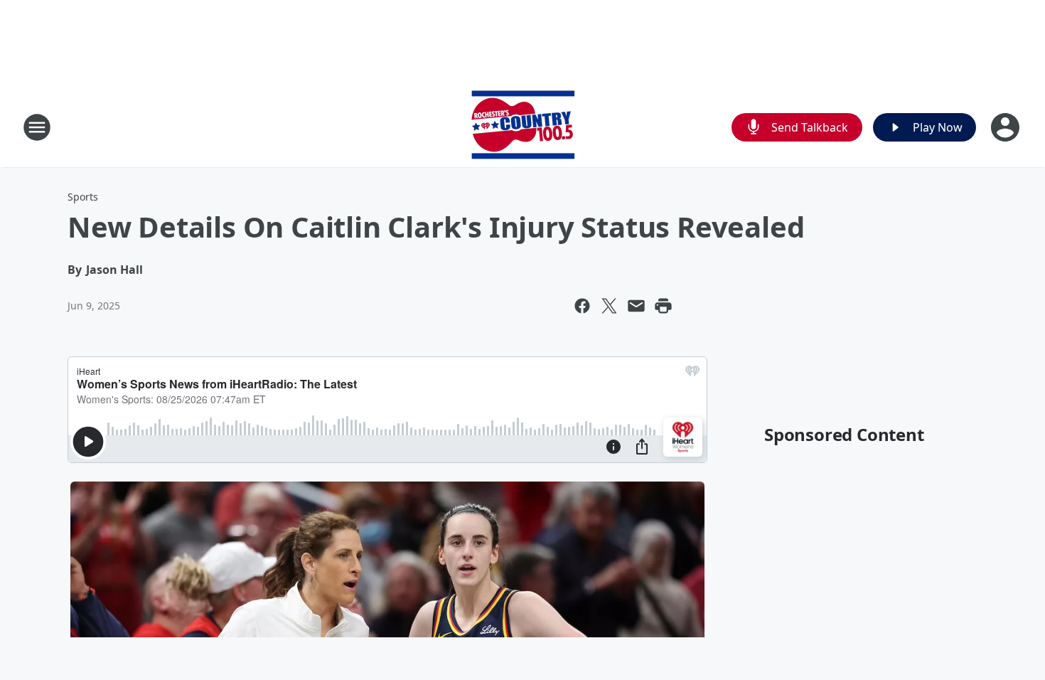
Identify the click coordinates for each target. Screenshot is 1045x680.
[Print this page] (663, 306)
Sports (83, 196)
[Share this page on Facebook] (582, 306)
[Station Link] (523, 127)
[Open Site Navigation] (37, 127)
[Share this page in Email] (636, 306)
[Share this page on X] (609, 306)
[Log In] (1006, 127)
